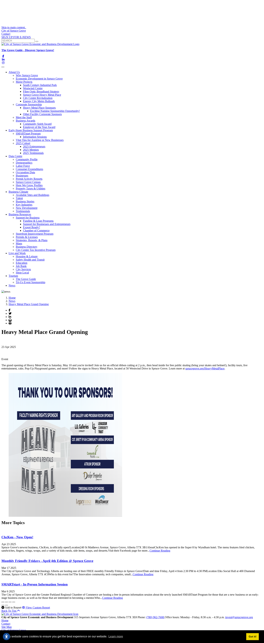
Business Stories (25, 201)
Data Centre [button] (15, 156)
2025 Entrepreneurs (34, 146)
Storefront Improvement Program (34, 233)
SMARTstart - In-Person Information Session (34, 584)
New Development (26, 207)
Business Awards (25, 120)
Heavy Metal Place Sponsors (39, 107)
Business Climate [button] (18, 191)
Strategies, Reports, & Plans (31, 240)
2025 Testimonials (33, 152)
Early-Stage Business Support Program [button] (31, 130)
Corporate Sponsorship (29, 104)
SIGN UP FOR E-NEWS (16, 37)
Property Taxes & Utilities (30, 188)
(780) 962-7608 (155, 617)
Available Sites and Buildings (32, 194)
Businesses (22, 175)
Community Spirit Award (37, 123)
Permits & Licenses (27, 237)
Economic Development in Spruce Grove (39, 78)
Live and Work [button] (17, 253)
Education (21, 262)
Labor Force (23, 165)
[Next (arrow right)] (6, 605)
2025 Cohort (23, 143)
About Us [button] (14, 72)
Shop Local (22, 272)
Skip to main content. (13, 27)
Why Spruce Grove (27, 75)
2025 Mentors (31, 149)
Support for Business (28, 217)
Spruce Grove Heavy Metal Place (42, 94)
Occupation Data (25, 172)
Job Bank (21, 266)
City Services (23, 269)
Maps (19, 243)
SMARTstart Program (28, 133)
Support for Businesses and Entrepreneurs (46, 224)
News (12, 285)
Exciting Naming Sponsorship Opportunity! (55, 110)
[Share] (6, 602)
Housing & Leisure (27, 256)
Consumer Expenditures (29, 169)
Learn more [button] (115, 636)
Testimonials (23, 211)
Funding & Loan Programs (38, 220)
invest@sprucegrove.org (239, 617)
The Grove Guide (26, 279)
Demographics (24, 162)
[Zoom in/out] (13, 602)
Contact (5, 33)
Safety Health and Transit (30, 259)
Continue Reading (160, 550)
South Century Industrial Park (40, 85)
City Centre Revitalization (37, 98)
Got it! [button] (252, 636)
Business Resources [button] (20, 214)
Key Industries (24, 204)
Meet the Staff (24, 117)
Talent (19, 198)
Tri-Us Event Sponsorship (30, 282)
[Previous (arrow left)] (2, 605)
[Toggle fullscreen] (10, 602)
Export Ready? (31, 227)
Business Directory (26, 246)
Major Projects (24, 81)
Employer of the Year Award (39, 127)
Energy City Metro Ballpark (39, 101)
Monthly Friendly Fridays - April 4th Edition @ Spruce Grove (47, 561)
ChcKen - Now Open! (17, 537)
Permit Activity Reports (29, 178)
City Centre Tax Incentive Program (35, 249)
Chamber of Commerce (36, 230)
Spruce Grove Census (28, 182)
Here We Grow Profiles (29, 185)
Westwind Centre (33, 88)
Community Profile (27, 159)
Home (4, 620)
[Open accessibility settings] (6, 636)
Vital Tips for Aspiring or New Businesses (40, 140)
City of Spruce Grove (13, 30)
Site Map (6, 626)
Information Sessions (35, 136)
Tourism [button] (13, 275)
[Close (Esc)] (2, 602)
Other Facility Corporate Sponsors (42, 114)
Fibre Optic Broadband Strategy (41, 91)
